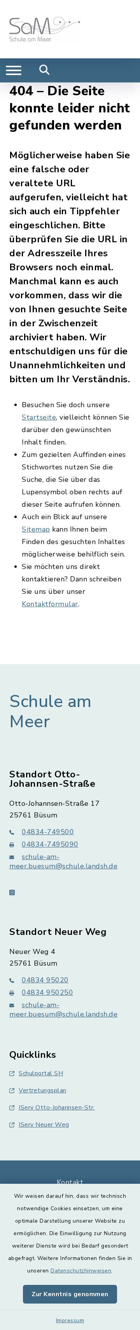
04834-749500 (48, 831)
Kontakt (70, 1182)
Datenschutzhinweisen (81, 1270)
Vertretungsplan (42, 1090)
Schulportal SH (41, 1073)
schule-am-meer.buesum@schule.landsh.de (63, 861)
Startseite (39, 417)
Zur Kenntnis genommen (70, 1294)
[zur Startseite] (44, 29)
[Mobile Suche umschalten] (44, 70)
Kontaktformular (50, 604)
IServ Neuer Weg (44, 1124)
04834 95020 (45, 980)
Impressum (70, 1320)
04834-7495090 (50, 844)
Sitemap (36, 529)
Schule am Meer (50, 712)
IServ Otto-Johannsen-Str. (57, 1107)
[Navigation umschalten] (13, 70)
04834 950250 (47, 992)
